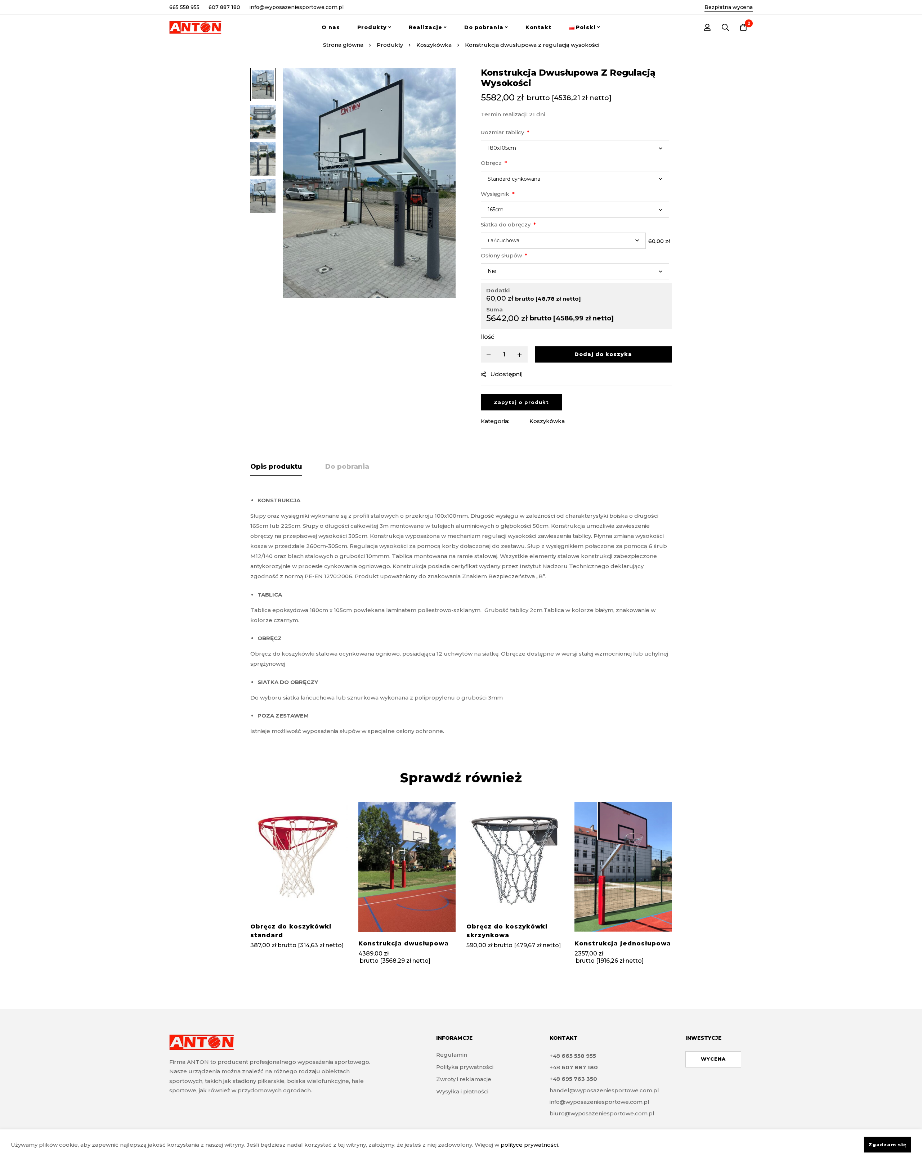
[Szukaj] (725, 27)
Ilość (487, 336)
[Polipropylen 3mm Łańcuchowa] (563, 241)
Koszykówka (434, 44)
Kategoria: (495, 421)
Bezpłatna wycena (728, 7)
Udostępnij (506, 374)
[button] (713, 1059)
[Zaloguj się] (707, 27)
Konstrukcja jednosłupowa (622, 943)
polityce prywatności (529, 1144)
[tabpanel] (461, 613)
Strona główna (343, 44)
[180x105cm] (575, 148)
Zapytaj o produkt (521, 402)
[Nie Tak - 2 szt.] (575, 271)
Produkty (390, 44)
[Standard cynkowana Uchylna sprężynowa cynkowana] (575, 179)
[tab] (276, 467)
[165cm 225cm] (575, 210)
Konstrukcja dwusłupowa (403, 943)
